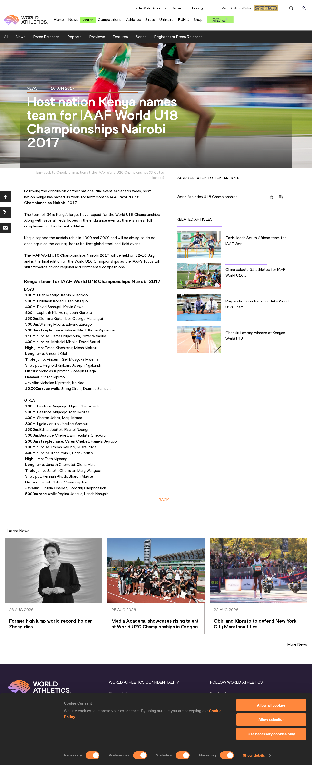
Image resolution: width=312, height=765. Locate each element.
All (6, 36)
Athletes (133, 19)
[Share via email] (5, 228)
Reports (75, 36)
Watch (88, 20)
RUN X (183, 19)
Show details (254, 755)
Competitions (109, 19)
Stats (150, 19)
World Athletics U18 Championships (207, 196)
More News (297, 644)
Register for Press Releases (178, 36)
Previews (97, 36)
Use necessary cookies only (271, 734)
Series (141, 36)
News (73, 19)
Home (59, 19)
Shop (198, 19)
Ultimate (166, 19)
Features (120, 36)
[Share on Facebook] (5, 196)
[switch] (140, 755)
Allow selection (271, 720)
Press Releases (46, 36)
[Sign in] (303, 8)
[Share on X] (5, 212)
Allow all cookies (271, 705)
